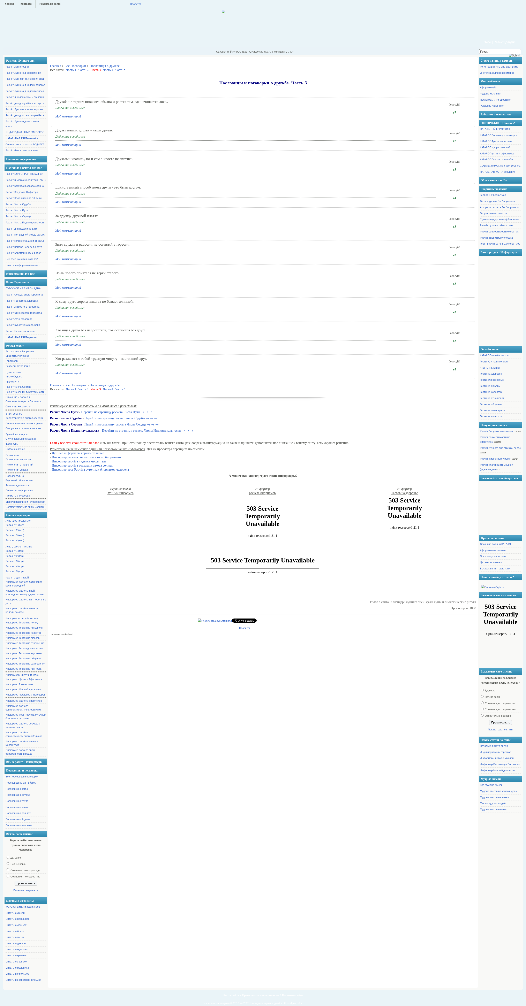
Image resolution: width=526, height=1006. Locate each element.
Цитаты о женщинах (17, 918)
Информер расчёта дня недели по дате (26, 601)
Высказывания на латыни (495, 568)
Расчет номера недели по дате (24, 247)
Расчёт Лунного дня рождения (23, 72)
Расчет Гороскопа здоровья (22, 300)
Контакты (26, 3)
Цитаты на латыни (491, 562)
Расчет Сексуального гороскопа (24, 294)
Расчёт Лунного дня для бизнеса (25, 91)
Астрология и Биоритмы (20, 351)
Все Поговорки (75, 65)
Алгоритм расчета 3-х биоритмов (499, 207)
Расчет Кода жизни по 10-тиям (24, 198)
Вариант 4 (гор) (15, 566)
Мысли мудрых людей (493, 803)
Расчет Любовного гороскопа (22, 306)
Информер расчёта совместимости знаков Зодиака (24, 734)
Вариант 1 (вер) (15, 525)
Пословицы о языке (17, 807)
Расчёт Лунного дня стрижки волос (500, 448)
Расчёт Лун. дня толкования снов (25, 78)
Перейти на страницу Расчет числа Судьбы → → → (120, 418)
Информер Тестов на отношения (25, 643)
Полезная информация (19, 490)
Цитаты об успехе (16, 961)
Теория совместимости (493, 213)
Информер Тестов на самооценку (25, 663)
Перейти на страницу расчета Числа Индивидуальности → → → (147, 430)
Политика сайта (292, 995)
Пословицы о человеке (19, 825)
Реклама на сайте (50, 3)
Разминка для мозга (17, 485)
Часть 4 (108, 70)
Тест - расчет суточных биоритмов (500, 243)
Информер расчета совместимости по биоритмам (86, 457)
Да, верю (15, 857)
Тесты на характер (491, 392)
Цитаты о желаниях (17, 967)
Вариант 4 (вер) (15, 540)
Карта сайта (231, 995)
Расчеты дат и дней (17, 577)
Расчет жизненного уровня (495, 458)
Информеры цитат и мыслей (22, 675)
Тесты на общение (491, 404)
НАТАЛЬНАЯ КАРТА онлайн (22, 138)
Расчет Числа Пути (17, 210)
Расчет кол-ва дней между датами (25, 234)
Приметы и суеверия (18, 495)
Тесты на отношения (492, 398)
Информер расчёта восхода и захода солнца (23, 725)
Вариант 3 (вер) (15, 535)
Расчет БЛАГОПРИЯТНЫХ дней (24, 173)
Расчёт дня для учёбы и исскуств (25, 103)
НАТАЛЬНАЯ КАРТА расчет (21, 337)
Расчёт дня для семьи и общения (25, 97)
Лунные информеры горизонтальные (78, 453)
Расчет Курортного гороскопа (23, 325)
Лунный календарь (17, 434)
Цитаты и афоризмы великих (23, 265)
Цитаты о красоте (16, 955)
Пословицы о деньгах (18, 813)
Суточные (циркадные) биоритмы (499, 219)
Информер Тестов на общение (24, 658)
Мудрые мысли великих (494, 809)
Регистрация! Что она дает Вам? (499, 66)
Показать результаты (25, 890)
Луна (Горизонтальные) (19, 546)
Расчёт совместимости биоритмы (499, 231)
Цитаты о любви (15, 913)
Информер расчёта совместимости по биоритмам (23, 708)
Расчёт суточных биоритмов (496, 225)
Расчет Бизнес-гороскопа (20, 331)
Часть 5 (120, 70)
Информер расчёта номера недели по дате (22, 610)
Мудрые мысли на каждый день (498, 791)
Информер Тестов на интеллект (24, 627)
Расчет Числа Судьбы (18, 204)
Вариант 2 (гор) (15, 556)
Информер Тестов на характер (24, 632)
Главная (9, 3)
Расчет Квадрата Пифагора (22, 192)
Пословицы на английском (21, 782)
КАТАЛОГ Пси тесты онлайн (496, 159)
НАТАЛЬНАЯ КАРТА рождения (498, 171)
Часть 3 (96, 70)
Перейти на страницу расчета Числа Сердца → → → (121, 424)
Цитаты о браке (15, 931)
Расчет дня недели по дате (22, 228)
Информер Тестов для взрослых (24, 648)
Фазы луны (12, 444)
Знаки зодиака (14, 413)
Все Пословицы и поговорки (22, 776)
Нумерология (13, 372)
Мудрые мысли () (490, 93)
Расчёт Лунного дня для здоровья (25, 85)
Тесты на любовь (490, 386)
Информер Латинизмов (19, 684)
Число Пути (12, 381)
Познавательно (15, 476)
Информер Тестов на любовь (22, 638)
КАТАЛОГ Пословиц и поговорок (498, 135)
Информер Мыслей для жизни (23, 689)
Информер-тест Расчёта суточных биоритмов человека (26, 716)
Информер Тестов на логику (22, 622)
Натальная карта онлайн (494, 746)
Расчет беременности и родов (23, 253)
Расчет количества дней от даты (25, 240)
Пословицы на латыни (493, 556)
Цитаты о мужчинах (17, 949)
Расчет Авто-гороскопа (19, 319)
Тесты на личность (491, 416)
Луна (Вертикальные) (18, 520)
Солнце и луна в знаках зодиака (24, 423)
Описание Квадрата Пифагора (24, 401)
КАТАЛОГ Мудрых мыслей (495, 147)
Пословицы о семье (17, 789)
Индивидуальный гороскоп (495, 752)
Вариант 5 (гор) (15, 571)
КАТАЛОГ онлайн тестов (494, 355)
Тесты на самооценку (492, 410)
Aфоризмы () (488, 87)
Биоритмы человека (17, 355)
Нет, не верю (17, 864)
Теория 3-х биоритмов (493, 195)
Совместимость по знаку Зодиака (25, 507)
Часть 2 (83, 70)
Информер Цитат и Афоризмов (24, 679)
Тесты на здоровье (491, 373)
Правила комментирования (260, 995)
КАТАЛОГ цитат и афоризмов (23, 906)
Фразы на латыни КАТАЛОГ (496, 544)
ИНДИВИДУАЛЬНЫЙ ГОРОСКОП (25, 132)
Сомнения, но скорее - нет (26, 876)
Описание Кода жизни (18, 406)
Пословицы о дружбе (18, 794)
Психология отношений (19, 464)
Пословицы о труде (17, 801)
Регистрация (504, 42)
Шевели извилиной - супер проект (25, 501)
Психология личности (18, 459)
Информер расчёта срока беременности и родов (21, 752)
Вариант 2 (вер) (15, 530)
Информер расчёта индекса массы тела (22, 743)
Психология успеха (17, 469)
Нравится (135, 4)
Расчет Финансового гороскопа (24, 313)
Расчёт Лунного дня (17, 66)
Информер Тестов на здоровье (24, 653)
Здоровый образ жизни (19, 480)
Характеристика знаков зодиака (24, 418)
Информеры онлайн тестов (22, 618)
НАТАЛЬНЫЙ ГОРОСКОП (495, 129)
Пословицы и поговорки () (495, 99)
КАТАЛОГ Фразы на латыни (496, 141)
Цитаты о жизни (15, 937)
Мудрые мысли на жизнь (494, 797)
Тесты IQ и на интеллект (494, 361)
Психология (12, 455)
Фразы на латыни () (492, 105)
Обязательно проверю (498, 715)
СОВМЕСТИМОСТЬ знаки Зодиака (500, 165)
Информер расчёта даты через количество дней (24, 584)
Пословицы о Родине (18, 819)
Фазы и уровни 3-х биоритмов (497, 201)
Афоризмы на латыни (493, 550)
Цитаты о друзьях (16, 925)
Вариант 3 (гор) (15, 561)
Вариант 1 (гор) (15, 551)
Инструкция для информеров (497, 72)
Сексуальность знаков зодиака (24, 428)
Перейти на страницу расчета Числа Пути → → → (116, 412)
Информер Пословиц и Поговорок (25, 694)
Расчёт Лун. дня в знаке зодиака (24, 109)
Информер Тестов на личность (24, 668)
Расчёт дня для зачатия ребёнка (25, 115)
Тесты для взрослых (492, 379)
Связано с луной (15, 449)
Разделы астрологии (18, 366)
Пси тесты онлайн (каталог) (22, 259)
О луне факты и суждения (21, 438)
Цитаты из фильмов (17, 973)
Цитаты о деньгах (16, 943)
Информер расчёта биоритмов (24, 700)
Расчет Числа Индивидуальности (25, 222)
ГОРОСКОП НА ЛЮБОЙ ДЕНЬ (23, 288)
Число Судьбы (14, 376)
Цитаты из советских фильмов (23, 979)
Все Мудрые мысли (491, 785)
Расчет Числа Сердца (18, 216)
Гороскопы (12, 361)
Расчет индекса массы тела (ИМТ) (26, 180)
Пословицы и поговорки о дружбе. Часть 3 (263, 82)
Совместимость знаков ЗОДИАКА (25, 144)
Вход (487, 42)
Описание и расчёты (18, 397)
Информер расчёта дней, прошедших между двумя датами (25, 592)
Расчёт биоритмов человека (22, 150)
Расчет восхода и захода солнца (25, 186)
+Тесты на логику (490, 367)
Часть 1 (71, 70)
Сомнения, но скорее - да (25, 870)
